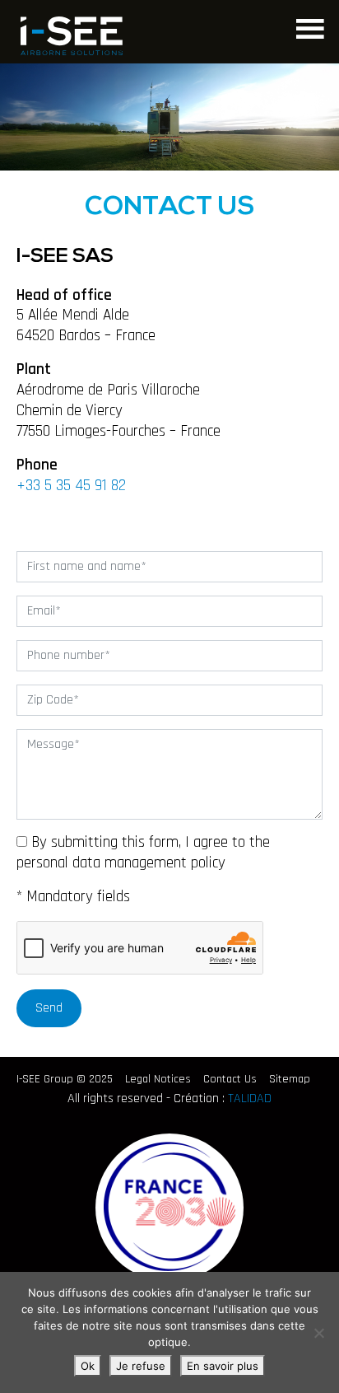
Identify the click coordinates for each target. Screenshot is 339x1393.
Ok (88, 1365)
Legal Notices (158, 1079)
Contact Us (230, 1079)
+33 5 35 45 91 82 (71, 485)
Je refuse (140, 1365)
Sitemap (289, 1079)
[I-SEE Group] (72, 35)
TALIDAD (250, 1098)
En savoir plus (222, 1365)
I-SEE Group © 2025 (64, 1079)
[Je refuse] (318, 1333)
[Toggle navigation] (308, 26)
